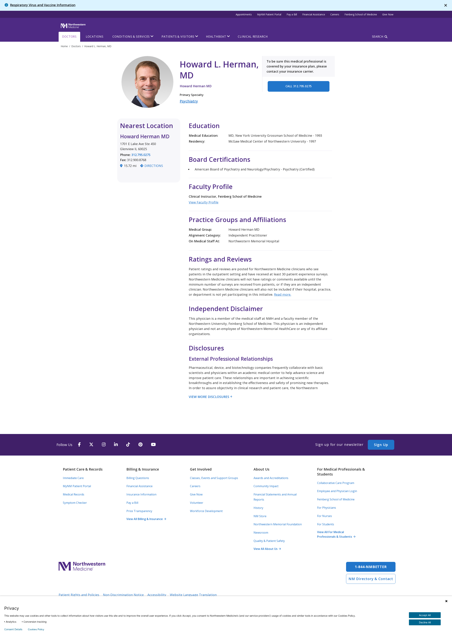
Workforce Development (206, 511)
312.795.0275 (140, 155)
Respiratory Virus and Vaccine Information (42, 5)
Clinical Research (253, 37)
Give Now (387, 14)
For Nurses (324, 516)
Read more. (282, 294)
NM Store (260, 516)
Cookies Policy (36, 629)
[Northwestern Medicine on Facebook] (79, 445)
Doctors (69, 37)
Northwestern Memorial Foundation (278, 524)
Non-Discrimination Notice (123, 595)
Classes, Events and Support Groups (214, 478)
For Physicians (326, 508)
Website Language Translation (193, 595)
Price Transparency (139, 511)
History (258, 508)
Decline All (425, 622)
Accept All (425, 615)
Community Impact (266, 486)
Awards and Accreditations (271, 478)
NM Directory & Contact (371, 578)
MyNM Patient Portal (269, 14)
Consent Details (13, 629)
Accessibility (156, 595)
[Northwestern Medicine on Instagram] (104, 445)
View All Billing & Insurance (146, 519)
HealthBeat (216, 37)
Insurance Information (141, 494)
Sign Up (381, 444)
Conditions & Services (131, 37)
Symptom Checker (75, 503)
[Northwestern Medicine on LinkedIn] (116, 445)
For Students (325, 524)
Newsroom (261, 532)
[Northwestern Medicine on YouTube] (153, 445)
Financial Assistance (313, 14)
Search (377, 37)
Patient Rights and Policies (79, 595)
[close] (446, 5)
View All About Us (267, 549)
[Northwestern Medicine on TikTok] (128, 445)
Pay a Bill (292, 14)
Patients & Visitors (178, 37)
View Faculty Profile (203, 202)
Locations (94, 37)
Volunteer (196, 503)
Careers (334, 14)
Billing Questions (137, 478)
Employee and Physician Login (337, 491)
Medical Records (73, 494)
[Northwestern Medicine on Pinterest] (140, 445)
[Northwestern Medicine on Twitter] (91, 445)
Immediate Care (73, 478)
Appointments (244, 14)
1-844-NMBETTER (371, 566)
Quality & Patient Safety (269, 541)
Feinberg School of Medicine (360, 14)
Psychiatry (189, 101)
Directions (153, 166)
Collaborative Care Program (335, 483)
